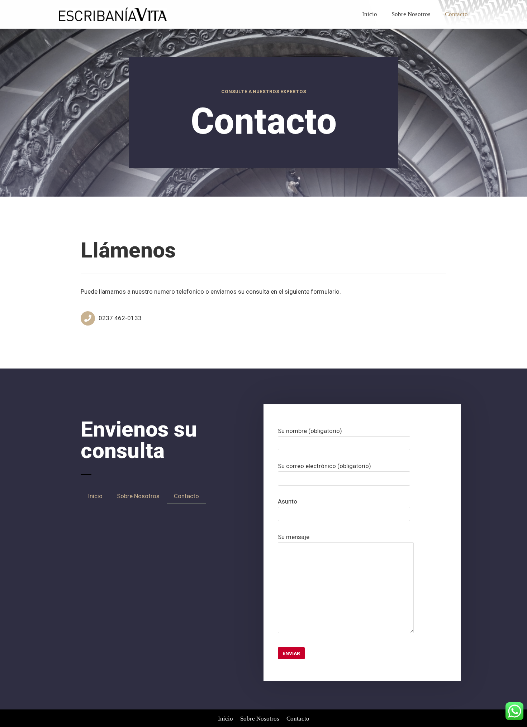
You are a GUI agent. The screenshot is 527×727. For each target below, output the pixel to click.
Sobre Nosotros (411, 14)
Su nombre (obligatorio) (310, 430)
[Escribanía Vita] (113, 14)
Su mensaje (293, 536)
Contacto (456, 14)
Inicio (369, 14)
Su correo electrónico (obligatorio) (324, 466)
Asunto (287, 501)
